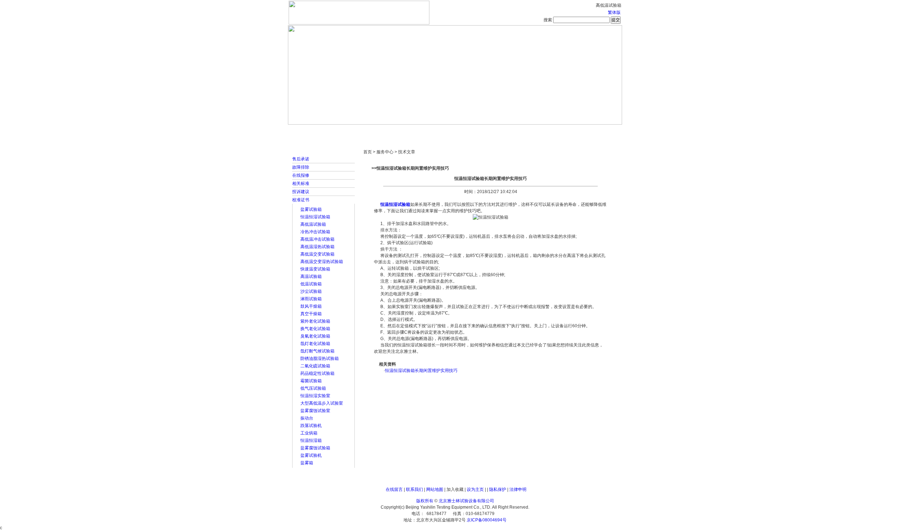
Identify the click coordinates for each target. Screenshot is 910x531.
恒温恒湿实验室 (315, 395)
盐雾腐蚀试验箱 (315, 447)
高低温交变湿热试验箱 (321, 261)
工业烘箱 (308, 433)
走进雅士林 (350, 131)
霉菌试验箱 (311, 380)
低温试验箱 (311, 283)
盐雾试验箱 (311, 209)
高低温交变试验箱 (317, 254)
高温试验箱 (311, 276)
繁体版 (614, 12)
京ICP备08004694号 (487, 520)
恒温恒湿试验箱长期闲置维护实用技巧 (421, 370)
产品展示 (428, 131)
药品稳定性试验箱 (317, 373)
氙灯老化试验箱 (315, 343)
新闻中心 (389, 131)
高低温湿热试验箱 (317, 246)
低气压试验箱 (313, 388)
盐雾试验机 (311, 455)
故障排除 (300, 167)
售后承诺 (300, 159)
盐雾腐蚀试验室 (315, 410)
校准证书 (300, 199)
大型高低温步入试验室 (321, 403)
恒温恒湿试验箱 (315, 216)
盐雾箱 (306, 462)
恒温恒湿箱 (311, 440)
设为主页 (475, 489)
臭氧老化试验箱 (315, 336)
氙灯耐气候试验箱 (317, 351)
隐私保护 (497, 489)
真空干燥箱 (311, 313)
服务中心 (546, 131)
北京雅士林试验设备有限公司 (466, 500)
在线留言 (394, 489)
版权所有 (424, 500)
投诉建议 (300, 191)
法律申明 (517, 489)
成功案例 (467, 131)
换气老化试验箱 (315, 328)
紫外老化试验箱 (315, 321)
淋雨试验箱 (311, 298)
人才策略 (506, 131)
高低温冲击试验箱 (317, 239)
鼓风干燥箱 (311, 306)
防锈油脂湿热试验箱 (319, 358)
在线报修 (300, 175)
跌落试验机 (311, 425)
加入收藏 (455, 489)
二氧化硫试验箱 (315, 365)
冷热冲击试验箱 (315, 231)
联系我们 (414, 489)
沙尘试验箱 (311, 291)
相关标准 (300, 183)
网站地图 (434, 489)
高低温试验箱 (313, 224)
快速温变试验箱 (315, 269)
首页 (311, 131)
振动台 (306, 418)
